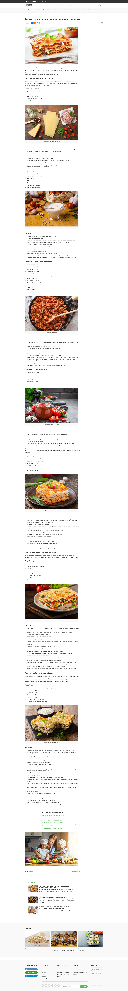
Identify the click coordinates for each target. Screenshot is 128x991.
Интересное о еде (57, 9)
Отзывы (59, 976)
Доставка (44, 972)
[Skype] (37, 23)
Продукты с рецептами (56, 5)
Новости (77, 9)
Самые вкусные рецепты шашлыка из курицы (52, 815)
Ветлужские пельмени (30, 948)
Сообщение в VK (31, 969)
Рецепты (97, 9)
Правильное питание (87, 9)
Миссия (43, 974)
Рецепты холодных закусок (52, 817)
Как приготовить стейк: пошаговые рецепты (52, 820)
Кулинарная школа (68, 9)
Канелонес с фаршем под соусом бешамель (52, 822)
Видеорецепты (46, 9)
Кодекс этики (44, 976)
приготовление (28, 875)
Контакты (75, 974)
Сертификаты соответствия (63, 974)
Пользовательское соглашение (80, 972)
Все (29, 9)
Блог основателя (36, 9)
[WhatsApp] (35, 23)
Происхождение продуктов (63, 972)
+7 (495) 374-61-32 (44, 1)
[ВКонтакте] (32, 23)
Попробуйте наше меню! (52, 829)
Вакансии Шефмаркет (46, 978)
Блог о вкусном (69, 5)
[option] (37, 941)
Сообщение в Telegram (32, 975)
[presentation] (23, 10)
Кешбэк (74, 970)
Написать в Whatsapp (32, 972)
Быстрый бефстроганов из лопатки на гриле (53, 897)
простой (33, 875)
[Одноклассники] (34, 23)
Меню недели (45, 970)
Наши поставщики (61, 970)
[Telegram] (39, 23)
